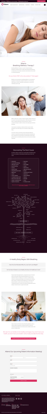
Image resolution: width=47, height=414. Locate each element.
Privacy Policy (44, 412)
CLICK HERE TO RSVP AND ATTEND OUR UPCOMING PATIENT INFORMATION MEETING (23, 338)
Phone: (3, 1)
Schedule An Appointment (23, 288)
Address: (11, 1)
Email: (23, 1)
